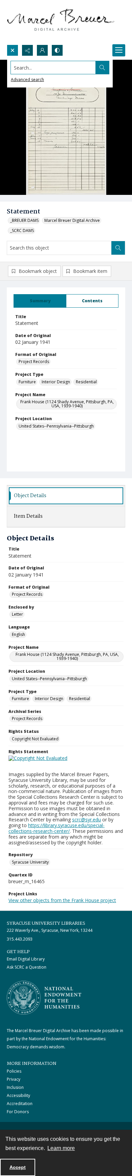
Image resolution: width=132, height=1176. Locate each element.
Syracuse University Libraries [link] (46, 923)
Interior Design (56, 382)
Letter (17, 614)
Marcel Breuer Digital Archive (72, 220)
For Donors (18, 1112)
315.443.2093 (19, 939)
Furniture (27, 382)
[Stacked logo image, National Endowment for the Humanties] (44, 998)
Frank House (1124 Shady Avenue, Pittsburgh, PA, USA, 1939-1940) (67, 404)
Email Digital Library (26, 959)
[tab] (40, 301)
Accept (17, 1167)
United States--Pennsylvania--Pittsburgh (56, 426)
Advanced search (27, 79)
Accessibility (18, 1095)
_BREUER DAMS (24, 220)
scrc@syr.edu (86, 819)
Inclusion (15, 1087)
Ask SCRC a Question (26, 967)
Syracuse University (30, 862)
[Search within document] (118, 248)
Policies (14, 1071)
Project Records (34, 361)
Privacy (13, 1079)
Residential (86, 382)
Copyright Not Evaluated (35, 739)
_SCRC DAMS (22, 230)
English (18, 634)
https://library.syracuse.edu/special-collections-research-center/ (56, 828)
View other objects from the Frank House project (62, 900)
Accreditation (19, 1103)
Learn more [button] (61, 1148)
